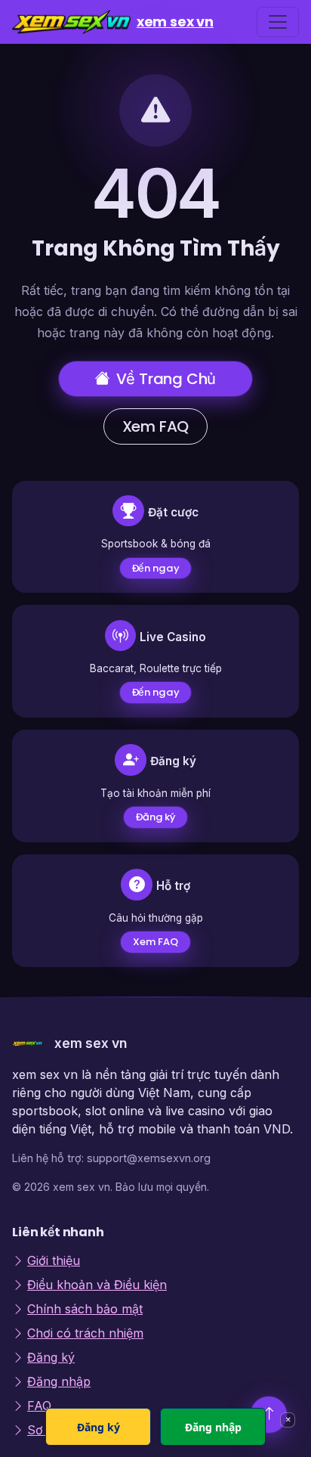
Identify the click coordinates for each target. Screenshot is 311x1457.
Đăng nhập (59, 1381)
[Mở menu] (278, 22)
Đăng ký (155, 817)
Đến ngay (156, 568)
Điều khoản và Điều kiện (97, 1284)
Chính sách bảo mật (85, 1308)
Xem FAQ (155, 426)
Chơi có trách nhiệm (85, 1333)
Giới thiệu (53, 1260)
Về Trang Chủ (166, 378)
